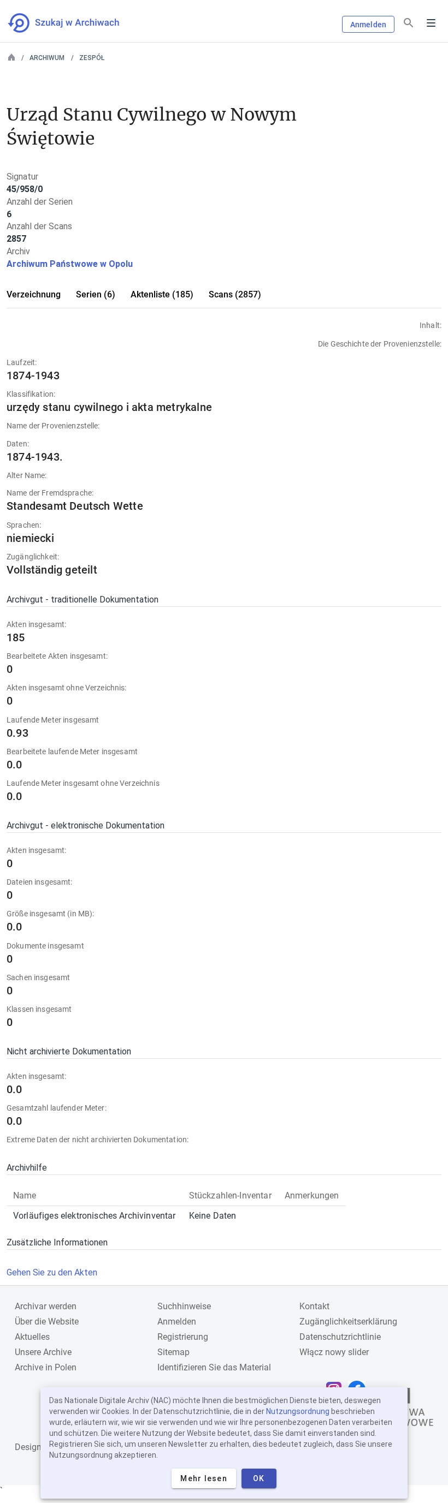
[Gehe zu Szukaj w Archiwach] (73, 23)
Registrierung (182, 1337)
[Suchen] (409, 23)
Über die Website (47, 1321)
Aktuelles (32, 1337)
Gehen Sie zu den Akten (52, 1272)
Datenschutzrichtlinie (340, 1337)
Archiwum (47, 58)
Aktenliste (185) (162, 294)
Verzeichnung (34, 294)
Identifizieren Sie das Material (214, 1367)
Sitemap (173, 1352)
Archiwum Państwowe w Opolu (70, 264)
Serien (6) (95, 294)
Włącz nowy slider (334, 1352)
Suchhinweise (184, 1306)
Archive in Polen (45, 1367)
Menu (431, 23)
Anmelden (368, 24)
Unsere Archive (43, 1352)
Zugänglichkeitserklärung (348, 1321)
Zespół (91, 58)
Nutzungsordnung (297, 1411)
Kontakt (314, 1306)
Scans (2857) (235, 294)
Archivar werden (45, 1306)
